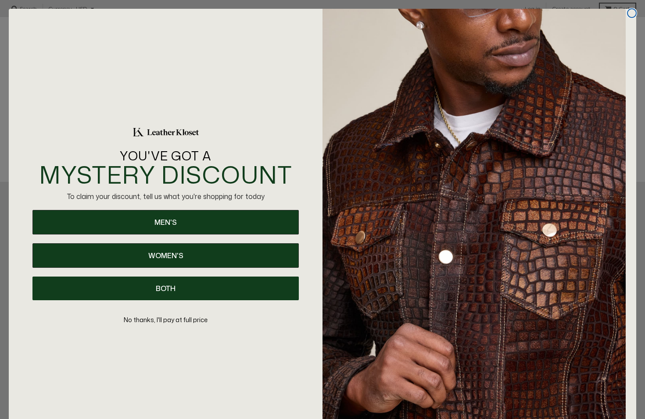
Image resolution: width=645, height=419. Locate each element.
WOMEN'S (165, 255)
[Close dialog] (631, 13)
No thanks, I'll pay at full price (166, 320)
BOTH (166, 288)
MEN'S (165, 222)
